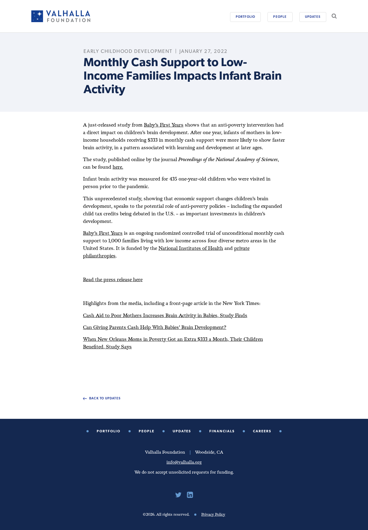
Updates (313, 17)
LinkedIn (190, 495)
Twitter (178, 495)
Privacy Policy (213, 514)
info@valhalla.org (184, 462)
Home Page (60, 16)
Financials (222, 431)
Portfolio (245, 17)
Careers (262, 431)
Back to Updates (105, 398)
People (280, 17)
